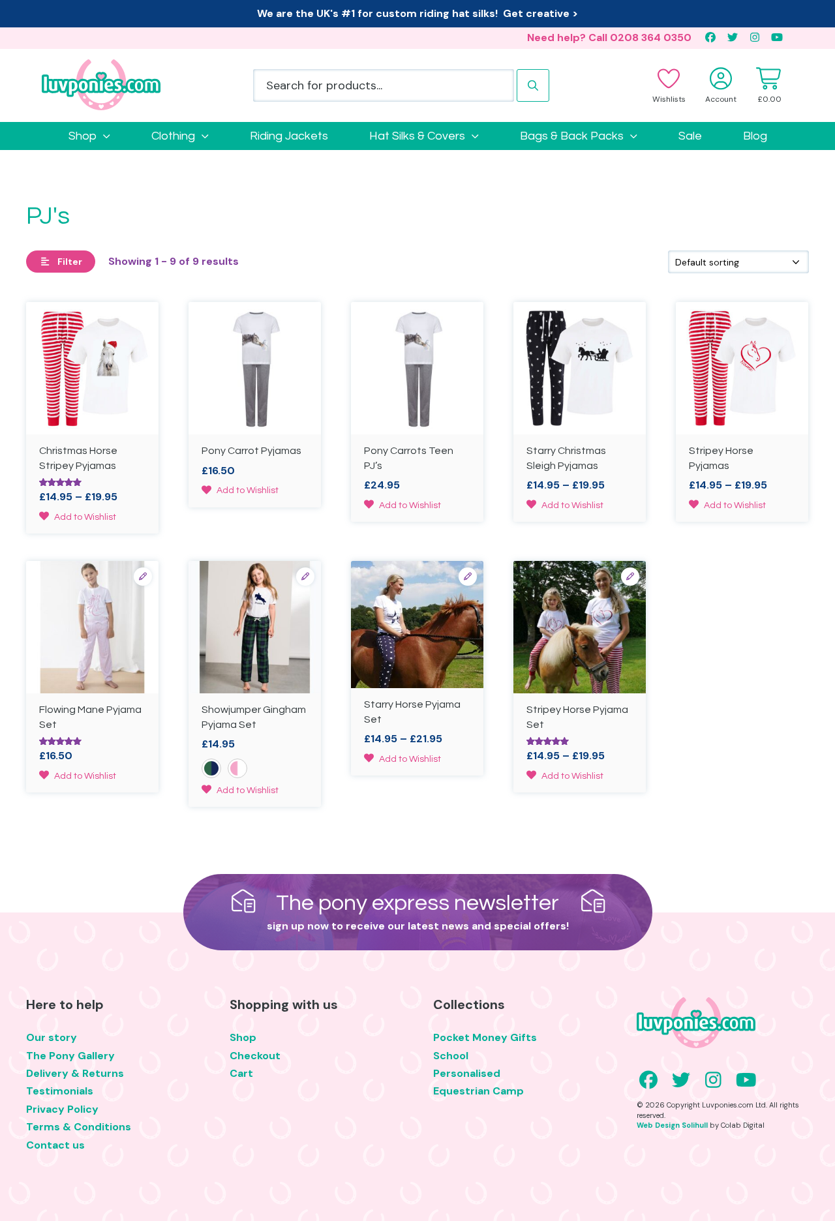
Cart (241, 1073)
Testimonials (59, 1091)
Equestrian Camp (478, 1091)
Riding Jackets (289, 136)
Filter (69, 261)
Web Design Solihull (672, 1125)
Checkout (255, 1056)
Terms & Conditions (78, 1127)
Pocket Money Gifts (485, 1037)
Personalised (466, 1073)
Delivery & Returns (75, 1073)
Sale (690, 136)
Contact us (55, 1145)
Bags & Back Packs (572, 136)
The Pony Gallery (70, 1056)
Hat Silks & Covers (417, 136)
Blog (755, 136)
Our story (51, 1037)
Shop (82, 136)
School (450, 1056)
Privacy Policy (62, 1109)
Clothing (173, 136)
